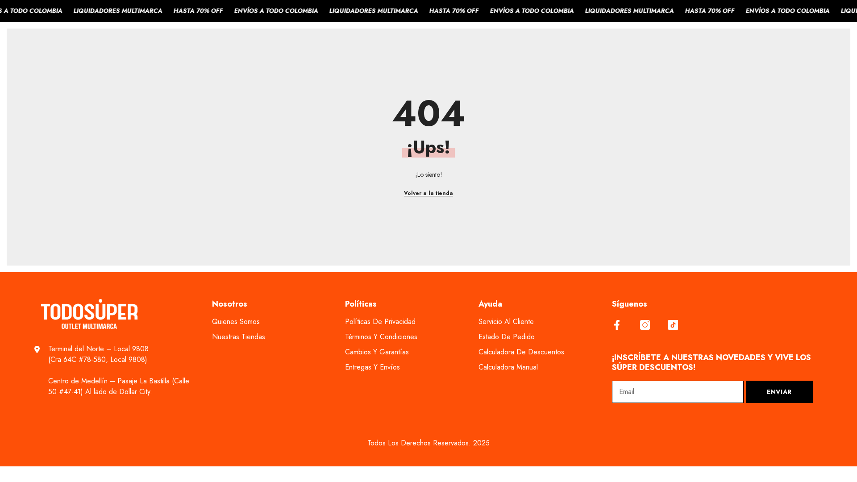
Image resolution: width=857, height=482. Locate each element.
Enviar (779, 391)
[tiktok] (673, 325)
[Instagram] (645, 325)
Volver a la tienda (428, 193)
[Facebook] (617, 325)
